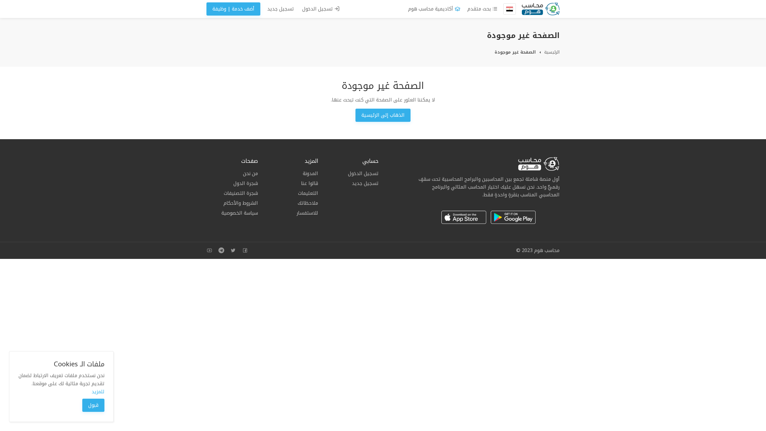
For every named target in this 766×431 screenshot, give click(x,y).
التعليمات (308, 193)
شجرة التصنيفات (241, 193)
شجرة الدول (245, 183)
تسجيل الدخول (318, 8)
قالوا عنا (309, 183)
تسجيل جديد (280, 8)
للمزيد (98, 391)
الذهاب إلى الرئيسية (383, 115)
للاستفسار (307, 212)
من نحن (250, 174)
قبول (93, 405)
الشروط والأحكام (241, 203)
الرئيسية (552, 52)
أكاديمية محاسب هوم (430, 8)
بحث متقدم (479, 8)
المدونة (310, 174)
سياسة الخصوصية (239, 212)
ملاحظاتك (308, 203)
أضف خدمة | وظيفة (233, 8)
